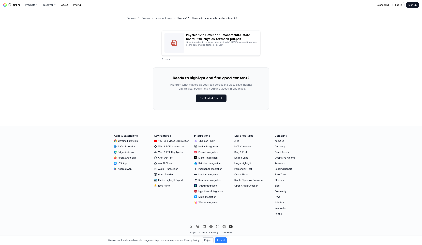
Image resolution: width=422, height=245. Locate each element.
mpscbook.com (163, 18)
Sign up (412, 4)
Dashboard (383, 4)
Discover (131, 18)
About (64, 4)
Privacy (214, 232)
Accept (221, 240)
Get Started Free (209, 98)
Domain (146, 18)
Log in (398, 4)
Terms (204, 232)
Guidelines (227, 232)
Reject (207, 240)
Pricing (77, 4)
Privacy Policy (191, 240)
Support (193, 232)
